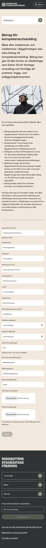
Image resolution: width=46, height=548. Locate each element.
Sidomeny (8, 20)
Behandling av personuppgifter (14, 532)
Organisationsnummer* (9, 228)
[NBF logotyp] (13, 4)
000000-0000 (7, 238)
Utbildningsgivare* (7, 368)
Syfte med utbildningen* (9, 379)
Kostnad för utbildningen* (10, 343)
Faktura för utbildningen (9, 407)
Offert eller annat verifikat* (10, 391)
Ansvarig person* (7, 276)
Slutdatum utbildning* (8, 331)
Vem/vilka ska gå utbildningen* (11, 357)
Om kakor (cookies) (10, 538)
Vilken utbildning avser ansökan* (12, 309)
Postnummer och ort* (8, 265)
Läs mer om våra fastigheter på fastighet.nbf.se (22, 527)
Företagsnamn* (6, 242)
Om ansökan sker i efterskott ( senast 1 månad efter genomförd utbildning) (21, 423)
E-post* (4, 287)
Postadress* (5, 253)
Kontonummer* (6, 298)
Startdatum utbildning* (9, 320)
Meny (40, 4)
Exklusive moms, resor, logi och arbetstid (14, 352)
